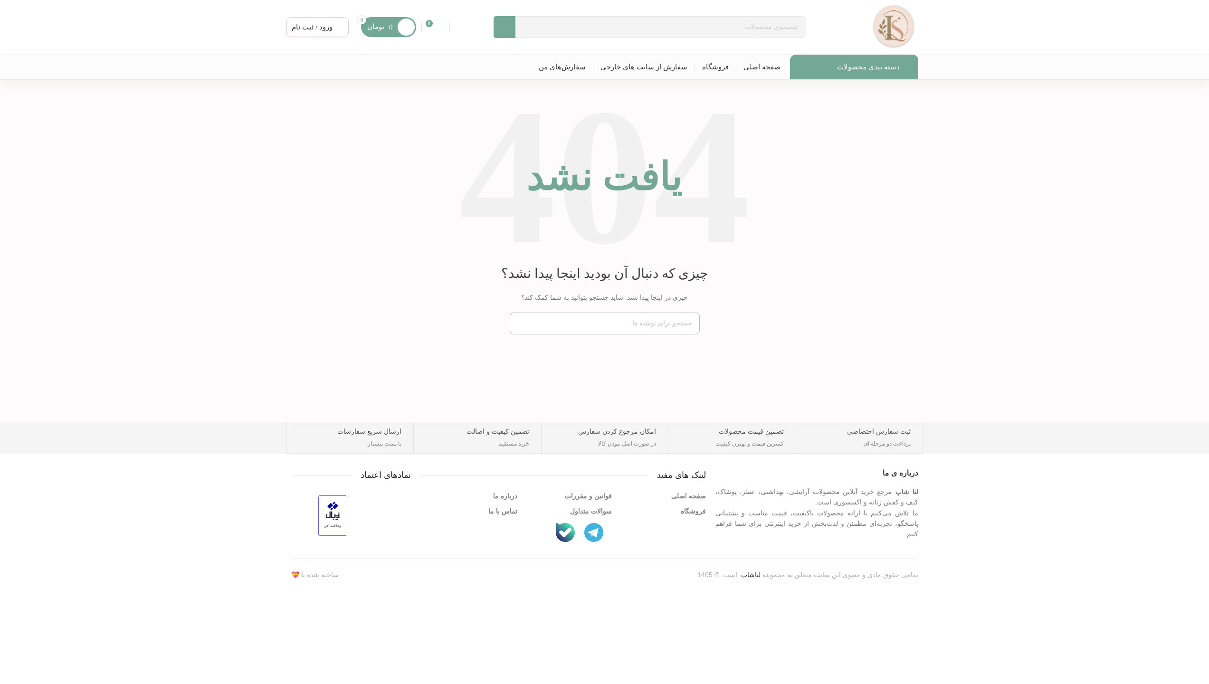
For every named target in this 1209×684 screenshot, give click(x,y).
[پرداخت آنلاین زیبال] (332, 514)
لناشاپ (751, 575)
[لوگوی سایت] (893, 26)
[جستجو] (521, 323)
